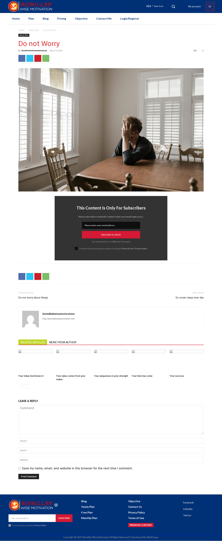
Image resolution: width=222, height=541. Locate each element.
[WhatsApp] (45, 58)
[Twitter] (29, 58)
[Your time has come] (149, 361)
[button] (173, 6)
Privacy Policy (141, 248)
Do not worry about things (33, 297)
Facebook (188, 502)
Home (21, 30)
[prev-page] (20, 386)
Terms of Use (127, 248)
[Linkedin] (178, 509)
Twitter (187, 515)
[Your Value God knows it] (35, 361)
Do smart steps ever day (190, 297)
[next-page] (26, 386)
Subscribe (64, 518)
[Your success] (187, 361)
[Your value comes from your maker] (73, 361)
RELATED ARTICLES (32, 342)
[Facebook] (21, 58)
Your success (177, 376)
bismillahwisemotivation (34, 50)
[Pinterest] (37, 58)
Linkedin (188, 509)
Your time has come (142, 376)
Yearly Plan (33, 30)
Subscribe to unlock (111, 234)
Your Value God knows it (30, 376)
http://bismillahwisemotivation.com (58, 319)
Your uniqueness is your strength (111, 376)
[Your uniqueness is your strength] (111, 361)
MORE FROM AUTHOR (62, 342)
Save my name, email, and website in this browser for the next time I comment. (77, 468)
